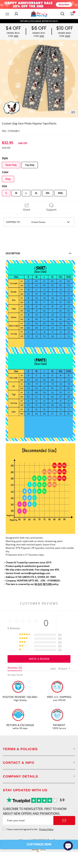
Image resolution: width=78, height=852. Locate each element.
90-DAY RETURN (43, 584)
